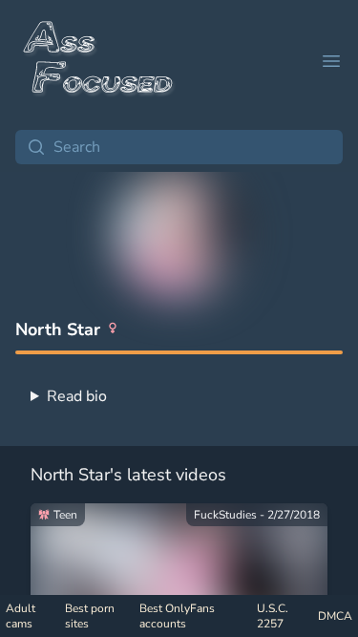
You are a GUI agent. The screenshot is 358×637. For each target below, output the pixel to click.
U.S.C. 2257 (272, 616)
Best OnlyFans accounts (177, 616)
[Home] (99, 61)
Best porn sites (90, 616)
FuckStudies (225, 514)
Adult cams (20, 616)
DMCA (335, 616)
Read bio (77, 396)
